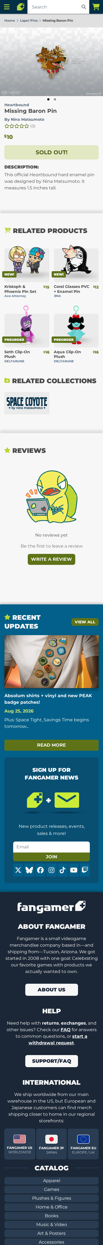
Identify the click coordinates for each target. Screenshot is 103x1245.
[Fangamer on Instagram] (51, 870)
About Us (51, 990)
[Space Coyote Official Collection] (26, 403)
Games (51, 1189)
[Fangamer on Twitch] (85, 870)
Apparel (51, 1180)
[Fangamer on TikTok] (63, 870)
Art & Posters (51, 1233)
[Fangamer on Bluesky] (29, 870)
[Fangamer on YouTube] (74, 870)
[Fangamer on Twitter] (18, 870)
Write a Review (51, 559)
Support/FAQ (51, 1061)
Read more (51, 745)
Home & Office (52, 1207)
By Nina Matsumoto (24, 119)
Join (51, 856)
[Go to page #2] (55, 99)
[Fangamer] (20, 7)
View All (85, 621)
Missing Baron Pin (30, 111)
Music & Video (51, 1224)
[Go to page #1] (48, 99)
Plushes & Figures (51, 1198)
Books (52, 1215)
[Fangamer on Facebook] (40, 870)
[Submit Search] (83, 7)
